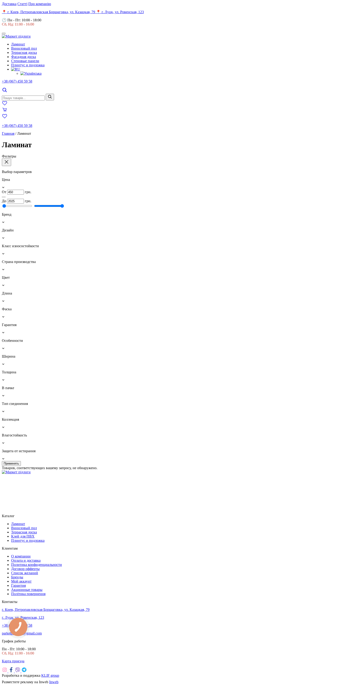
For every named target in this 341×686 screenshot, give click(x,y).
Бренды (17, 577)
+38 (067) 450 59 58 (17, 81)
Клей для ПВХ (23, 536)
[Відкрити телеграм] (24, 671)
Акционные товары (26, 590)
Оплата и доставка (26, 560)
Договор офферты (25, 569)
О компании (21, 556)
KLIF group (50, 675)
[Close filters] (6, 162)
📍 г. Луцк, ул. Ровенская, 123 (120, 12)
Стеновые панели (25, 61)
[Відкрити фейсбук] (11, 671)
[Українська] (31, 73)
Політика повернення (28, 594)
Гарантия (18, 585)
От (4, 192)
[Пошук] (50, 97)
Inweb (53, 682)
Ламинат (18, 44)
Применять (11, 463)
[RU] (15, 69)
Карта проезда (13, 661)
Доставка (9, 4)
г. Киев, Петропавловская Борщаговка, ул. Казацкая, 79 (46, 610)
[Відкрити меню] (4, 33)
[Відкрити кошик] (4, 111)
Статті (22, 4)
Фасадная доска (23, 57)
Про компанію (39, 4)
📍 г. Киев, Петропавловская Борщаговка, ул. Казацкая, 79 (49, 12)
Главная (8, 133)
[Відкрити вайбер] (18, 671)
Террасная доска (24, 52)
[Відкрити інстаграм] (5, 671)
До (4, 201)
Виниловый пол (24, 48)
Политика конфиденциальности (36, 565)
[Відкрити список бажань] (4, 105)
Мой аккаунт (21, 581)
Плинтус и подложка (28, 65)
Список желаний (24, 573)
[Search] (4, 91)
